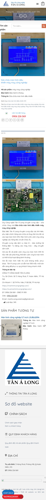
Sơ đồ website (18, 403)
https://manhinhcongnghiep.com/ (15, 286)
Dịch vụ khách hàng (13, 426)
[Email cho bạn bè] (14, 120)
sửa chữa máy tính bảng (32, 489)
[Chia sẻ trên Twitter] (10, 120)
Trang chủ (10, 12)
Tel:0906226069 (10, 496)
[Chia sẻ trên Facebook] (7, 120)
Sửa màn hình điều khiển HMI (28, 12)
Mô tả (3, 133)
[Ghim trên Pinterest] (18, 120)
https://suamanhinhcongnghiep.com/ (17, 289)
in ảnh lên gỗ (16, 489)
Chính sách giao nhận (13, 423)
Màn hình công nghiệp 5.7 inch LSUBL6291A (20, 317)
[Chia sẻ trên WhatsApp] (3, 120)
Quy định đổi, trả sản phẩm (15, 443)
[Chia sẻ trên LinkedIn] (22, 120)
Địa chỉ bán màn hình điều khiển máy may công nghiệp (21, 104)
